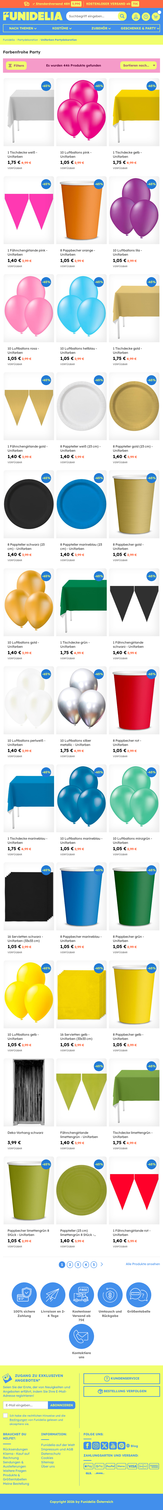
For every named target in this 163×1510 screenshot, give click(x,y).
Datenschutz (51, 1454)
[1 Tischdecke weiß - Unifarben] (29, 112)
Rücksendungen (15, 1449)
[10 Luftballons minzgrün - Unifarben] (134, 798)
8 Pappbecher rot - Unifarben (127, 743)
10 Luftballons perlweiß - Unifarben (26, 743)
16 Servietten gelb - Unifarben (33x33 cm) (76, 1036)
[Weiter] (102, 1264)
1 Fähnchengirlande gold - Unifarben (28, 448)
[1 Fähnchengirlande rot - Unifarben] (134, 1190)
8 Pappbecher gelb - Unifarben (128, 1036)
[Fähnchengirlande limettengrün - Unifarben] (81, 1092)
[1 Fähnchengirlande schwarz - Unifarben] (134, 602)
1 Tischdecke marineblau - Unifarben (27, 840)
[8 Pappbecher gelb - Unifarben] (134, 994)
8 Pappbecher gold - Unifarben (128, 546)
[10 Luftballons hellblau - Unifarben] (81, 308)
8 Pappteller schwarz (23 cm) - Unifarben (26, 546)
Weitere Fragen (14, 1471)
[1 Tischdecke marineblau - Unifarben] (29, 798)
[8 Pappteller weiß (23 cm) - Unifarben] (81, 406)
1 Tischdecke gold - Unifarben (127, 350)
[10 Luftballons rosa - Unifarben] (29, 308)
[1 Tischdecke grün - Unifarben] (81, 602)
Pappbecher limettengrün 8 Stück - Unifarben (28, 1233)
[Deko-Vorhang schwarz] (29, 1092)
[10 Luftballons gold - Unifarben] (29, 602)
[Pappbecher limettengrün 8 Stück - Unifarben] (29, 1190)
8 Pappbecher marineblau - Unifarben (81, 939)
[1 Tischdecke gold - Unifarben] (134, 308)
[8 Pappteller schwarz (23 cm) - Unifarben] (29, 504)
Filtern (19, 66)
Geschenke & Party (138, 28)
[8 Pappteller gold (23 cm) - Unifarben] (134, 406)
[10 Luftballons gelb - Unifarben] (29, 994)
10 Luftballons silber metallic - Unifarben (75, 743)
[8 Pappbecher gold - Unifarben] (134, 504)
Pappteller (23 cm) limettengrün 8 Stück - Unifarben (77, 1233)
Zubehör (99, 28)
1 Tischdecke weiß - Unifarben (22, 154)
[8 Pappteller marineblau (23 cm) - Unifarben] (81, 504)
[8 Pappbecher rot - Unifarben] (134, 700)
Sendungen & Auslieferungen (14, 1464)
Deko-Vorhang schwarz (25, 1133)
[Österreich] (87, 1446)
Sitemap (47, 1462)
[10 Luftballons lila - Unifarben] (134, 210)
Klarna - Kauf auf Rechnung (16, 1456)
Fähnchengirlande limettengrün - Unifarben (79, 1135)
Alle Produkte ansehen (143, 1264)
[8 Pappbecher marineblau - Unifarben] (81, 896)
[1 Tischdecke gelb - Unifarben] (134, 112)
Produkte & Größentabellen (15, 1477)
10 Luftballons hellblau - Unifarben (78, 350)
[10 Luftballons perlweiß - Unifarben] (29, 700)
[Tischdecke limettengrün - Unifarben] (134, 1092)
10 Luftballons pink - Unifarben (75, 154)
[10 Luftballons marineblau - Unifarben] (81, 798)
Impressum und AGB (57, 1449)
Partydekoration (27, 39)
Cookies (47, 1458)
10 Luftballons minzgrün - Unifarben (132, 840)
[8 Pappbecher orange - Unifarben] (81, 210)
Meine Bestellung (16, 1484)
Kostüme (60, 28)
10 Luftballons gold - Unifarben (23, 644)
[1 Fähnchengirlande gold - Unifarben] (29, 406)
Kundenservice (124, 1378)
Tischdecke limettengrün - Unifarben (132, 1135)
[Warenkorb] (156, 17)
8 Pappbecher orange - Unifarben (77, 252)
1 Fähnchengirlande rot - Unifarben (131, 1233)
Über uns (48, 1466)
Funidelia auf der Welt (58, 1445)
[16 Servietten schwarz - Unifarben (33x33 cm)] (29, 896)
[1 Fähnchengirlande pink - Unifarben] (29, 210)
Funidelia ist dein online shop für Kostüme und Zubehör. (33, 16)
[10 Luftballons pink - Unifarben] (81, 112)
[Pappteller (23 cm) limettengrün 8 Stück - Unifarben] (81, 1190)
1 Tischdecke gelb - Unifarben (127, 154)
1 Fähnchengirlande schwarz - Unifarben (128, 644)
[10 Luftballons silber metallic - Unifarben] (81, 700)
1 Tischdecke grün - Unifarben (75, 644)
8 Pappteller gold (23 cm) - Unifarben (133, 448)
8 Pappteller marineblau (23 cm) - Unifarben (81, 546)
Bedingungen (18, 1420)
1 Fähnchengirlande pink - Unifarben (27, 252)
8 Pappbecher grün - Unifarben (128, 939)
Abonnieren (61, 1405)
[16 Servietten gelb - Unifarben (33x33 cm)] (81, 994)
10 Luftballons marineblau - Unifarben (81, 840)
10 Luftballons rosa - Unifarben (23, 350)
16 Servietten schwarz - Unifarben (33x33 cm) (25, 939)
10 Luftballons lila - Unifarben (127, 252)
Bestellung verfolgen (125, 1391)
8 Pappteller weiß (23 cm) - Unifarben (80, 448)
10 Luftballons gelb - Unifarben (23, 1036)
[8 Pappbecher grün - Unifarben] (134, 896)
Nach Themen (21, 28)
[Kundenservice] (146, 17)
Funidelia (9, 39)
